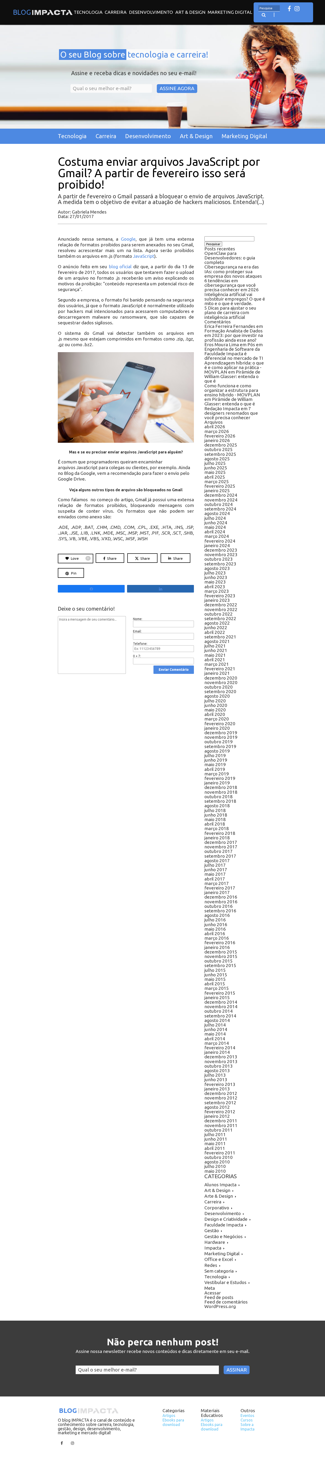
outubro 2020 (218, 687)
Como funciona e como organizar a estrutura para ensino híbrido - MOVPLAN (232, 390)
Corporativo (216, 1207)
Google (128, 239)
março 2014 (216, 1043)
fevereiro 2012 (219, 1111)
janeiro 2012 (217, 1116)
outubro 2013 (218, 1066)
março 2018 (216, 828)
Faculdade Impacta (223, 1224)
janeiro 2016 (217, 947)
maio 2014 (215, 1033)
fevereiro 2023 (219, 595)
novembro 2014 (220, 1006)
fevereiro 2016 (219, 942)
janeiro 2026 (217, 440)
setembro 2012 (220, 1102)
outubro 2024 (218, 504)
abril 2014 (214, 1038)
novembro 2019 (220, 737)
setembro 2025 (220, 454)
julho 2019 (215, 755)
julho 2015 (215, 970)
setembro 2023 (220, 563)
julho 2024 (215, 518)
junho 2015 (215, 974)
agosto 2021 (217, 641)
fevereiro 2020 (219, 723)
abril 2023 (214, 586)
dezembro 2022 (220, 604)
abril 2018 (214, 824)
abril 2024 (214, 531)
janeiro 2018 (217, 837)
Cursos (247, 1420)
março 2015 (216, 988)
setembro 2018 (220, 801)
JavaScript (143, 256)
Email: (137, 631)
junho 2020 (215, 705)
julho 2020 (215, 700)
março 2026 (216, 431)
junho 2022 (215, 627)
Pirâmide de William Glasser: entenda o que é (232, 376)
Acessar (212, 1292)
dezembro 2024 (220, 495)
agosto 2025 (217, 458)
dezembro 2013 (220, 1056)
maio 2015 (215, 979)
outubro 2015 (218, 960)
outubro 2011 (218, 1130)
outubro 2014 (218, 1011)
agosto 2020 (217, 696)
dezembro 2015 (220, 951)
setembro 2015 (220, 965)
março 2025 (216, 481)
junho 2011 (215, 1139)
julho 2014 (215, 1024)
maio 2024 (215, 527)
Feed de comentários (226, 1301)
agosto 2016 (217, 915)
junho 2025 (215, 467)
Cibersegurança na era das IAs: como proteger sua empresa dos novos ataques (233, 271)
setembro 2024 (220, 508)
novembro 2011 (220, 1125)
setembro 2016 (220, 910)
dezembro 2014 (220, 1002)
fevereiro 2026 (219, 435)
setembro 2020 (220, 691)
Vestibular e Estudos (225, 1282)
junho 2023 (215, 577)
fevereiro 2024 (219, 541)
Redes (210, 1265)
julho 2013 (215, 1075)
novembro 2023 (220, 554)
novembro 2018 (220, 792)
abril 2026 (214, 426)
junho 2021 (215, 650)
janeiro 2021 (217, 673)
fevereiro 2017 (219, 887)
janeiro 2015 (217, 997)
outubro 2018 (218, 796)
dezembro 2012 (220, 1093)
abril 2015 (214, 983)
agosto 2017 (217, 860)
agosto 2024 (217, 513)
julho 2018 (215, 810)
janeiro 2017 (217, 892)
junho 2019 (215, 760)
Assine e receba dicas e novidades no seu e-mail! (134, 73)
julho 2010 (215, 1166)
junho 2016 (215, 924)
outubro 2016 (218, 906)
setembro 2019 (220, 746)
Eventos (247, 1415)
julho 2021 (215, 645)
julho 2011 (215, 1134)
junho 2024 (215, 522)
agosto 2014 (217, 1020)
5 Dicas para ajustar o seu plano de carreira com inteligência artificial (230, 312)
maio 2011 (215, 1143)
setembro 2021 (220, 636)
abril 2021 (214, 659)
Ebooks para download (173, 1422)
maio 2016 (215, 929)
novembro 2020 (220, 682)
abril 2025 (214, 477)
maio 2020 (215, 709)
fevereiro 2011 (219, 1152)
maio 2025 (215, 472)
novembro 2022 (220, 609)
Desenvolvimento (151, 12)
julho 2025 (215, 463)
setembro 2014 (220, 1015)
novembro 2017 (220, 846)
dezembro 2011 (220, 1120)
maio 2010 (215, 1171)
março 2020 (216, 718)
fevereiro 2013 (219, 1084)
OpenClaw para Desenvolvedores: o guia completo (229, 258)
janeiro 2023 (217, 600)
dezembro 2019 (220, 732)
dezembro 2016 (220, 897)
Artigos (168, 1415)
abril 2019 (214, 769)
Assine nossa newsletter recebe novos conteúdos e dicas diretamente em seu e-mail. (163, 1351)
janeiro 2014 (217, 1052)
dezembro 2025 (220, 444)
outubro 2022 (218, 614)
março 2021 (216, 664)
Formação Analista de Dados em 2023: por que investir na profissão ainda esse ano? (233, 335)
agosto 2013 (217, 1070)
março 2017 (216, 883)
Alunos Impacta (220, 1184)
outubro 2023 (218, 559)
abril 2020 (214, 714)
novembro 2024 (220, 499)
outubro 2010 (218, 1157)
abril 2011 (214, 1148)
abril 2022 (214, 632)
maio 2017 (215, 874)
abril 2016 (214, 933)
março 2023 (216, 591)
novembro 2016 (220, 901)
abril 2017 (214, 878)
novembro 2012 (220, 1097)
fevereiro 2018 (219, 833)
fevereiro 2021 (219, 668)
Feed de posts (218, 1297)
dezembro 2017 (220, 842)
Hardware (214, 1242)
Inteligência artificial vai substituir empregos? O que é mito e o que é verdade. (234, 299)
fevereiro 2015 (219, 993)
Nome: (137, 619)
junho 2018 (215, 814)
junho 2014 (215, 1029)
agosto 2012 (217, 1107)
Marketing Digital (230, 12)
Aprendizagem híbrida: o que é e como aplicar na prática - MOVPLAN (234, 367)
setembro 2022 (220, 618)
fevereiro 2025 (219, 486)
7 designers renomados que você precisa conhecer (231, 413)
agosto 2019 (217, 751)
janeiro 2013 (217, 1088)
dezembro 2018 (220, 787)
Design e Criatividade (225, 1219)
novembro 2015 (220, 956)
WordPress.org (220, 1306)
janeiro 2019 (217, 782)
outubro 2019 (218, 741)
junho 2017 (215, 869)
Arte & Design (218, 1196)
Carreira (116, 12)
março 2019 (216, 773)
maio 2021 (215, 655)
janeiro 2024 (217, 545)
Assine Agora (177, 88)
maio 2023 (215, 581)
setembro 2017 (220, 856)
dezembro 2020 (220, 678)
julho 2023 (215, 572)
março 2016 (216, 938)
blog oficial (120, 266)
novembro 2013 (220, 1061)
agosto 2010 (217, 1161)
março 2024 (216, 536)
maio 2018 (215, 819)
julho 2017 (215, 865)
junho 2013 (215, 1079)
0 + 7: (137, 656)
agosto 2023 (217, 568)
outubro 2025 (218, 449)
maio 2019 (215, 764)
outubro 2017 (218, 851)
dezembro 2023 (220, 550)
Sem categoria (219, 1271)
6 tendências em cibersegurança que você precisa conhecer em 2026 (231, 285)
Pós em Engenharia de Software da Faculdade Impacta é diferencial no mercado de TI (233, 351)
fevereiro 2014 (219, 1047)
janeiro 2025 (217, 490)
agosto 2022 (217, 623)
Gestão (211, 1230)
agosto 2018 (217, 805)
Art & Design (190, 12)
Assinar (237, 1369)
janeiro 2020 (217, 728)
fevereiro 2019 (219, 778)
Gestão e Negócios (223, 1236)
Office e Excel (218, 1259)
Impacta (212, 1247)
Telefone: (140, 643)
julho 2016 (215, 919)
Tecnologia (88, 12)
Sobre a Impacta (248, 1426)
